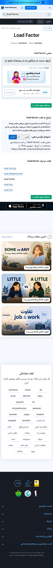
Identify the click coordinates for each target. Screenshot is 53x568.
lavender (13, 414)
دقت (9, 426)
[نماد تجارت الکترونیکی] (27, 483)
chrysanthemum (19, 408)
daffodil (26, 396)
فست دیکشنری (20, 553)
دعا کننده (41, 420)
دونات (27, 433)
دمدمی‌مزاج (24, 426)
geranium (37, 408)
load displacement (13, 173)
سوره (33, 451)
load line (8, 189)
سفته (11, 445)
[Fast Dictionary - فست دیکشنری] (9, 7)
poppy (27, 414)
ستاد (13, 439)
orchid (27, 390)
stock (13, 396)
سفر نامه (24, 445)
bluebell (40, 414)
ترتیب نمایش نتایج (23, 21)
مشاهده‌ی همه (7, 237)
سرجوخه (26, 439)
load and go (10, 168)
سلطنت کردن (40, 445)
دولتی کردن (12, 433)
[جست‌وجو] (4, 14)
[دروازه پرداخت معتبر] (36, 483)
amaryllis (26, 420)
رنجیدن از (41, 433)
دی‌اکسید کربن (41, 426)
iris (33, 402)
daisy (40, 396)
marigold (12, 420)
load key (8, 184)
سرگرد (40, 439)
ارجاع (40, 21)
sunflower (13, 390)
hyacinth (20, 402)
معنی (48, 21)
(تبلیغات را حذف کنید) (36, 68)
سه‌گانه (20, 451)
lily (41, 390)
